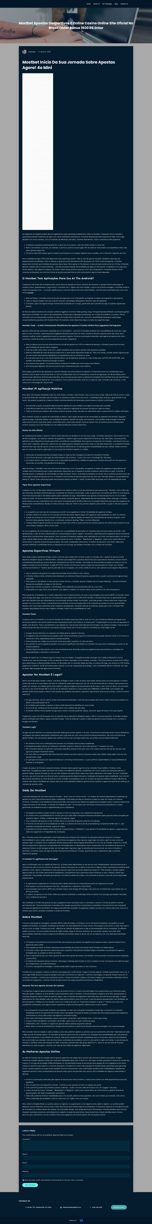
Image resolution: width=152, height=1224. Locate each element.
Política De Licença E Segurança (39, 152)
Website (25, 1171)
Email (25, 1163)
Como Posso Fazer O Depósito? (39, 185)
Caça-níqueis (32, 204)
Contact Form (119, 1207)
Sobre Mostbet (33, 125)
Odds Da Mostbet (34, 117)
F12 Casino (32, 190)
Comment (26, 1139)
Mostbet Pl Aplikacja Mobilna (38, 98)
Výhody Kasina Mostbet (36, 217)
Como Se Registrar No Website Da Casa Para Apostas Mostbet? (39, 157)
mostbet (30, 293)
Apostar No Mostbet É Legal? (39, 112)
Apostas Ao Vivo (34, 220)
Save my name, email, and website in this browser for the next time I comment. (54, 1180)
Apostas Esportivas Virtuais (38, 106)
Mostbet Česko (33, 109)
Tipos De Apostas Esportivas (38, 187)
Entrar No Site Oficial (35, 101)
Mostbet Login (33, 114)
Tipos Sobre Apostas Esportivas (39, 104)
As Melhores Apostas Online (38, 133)
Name (25, 1154)
